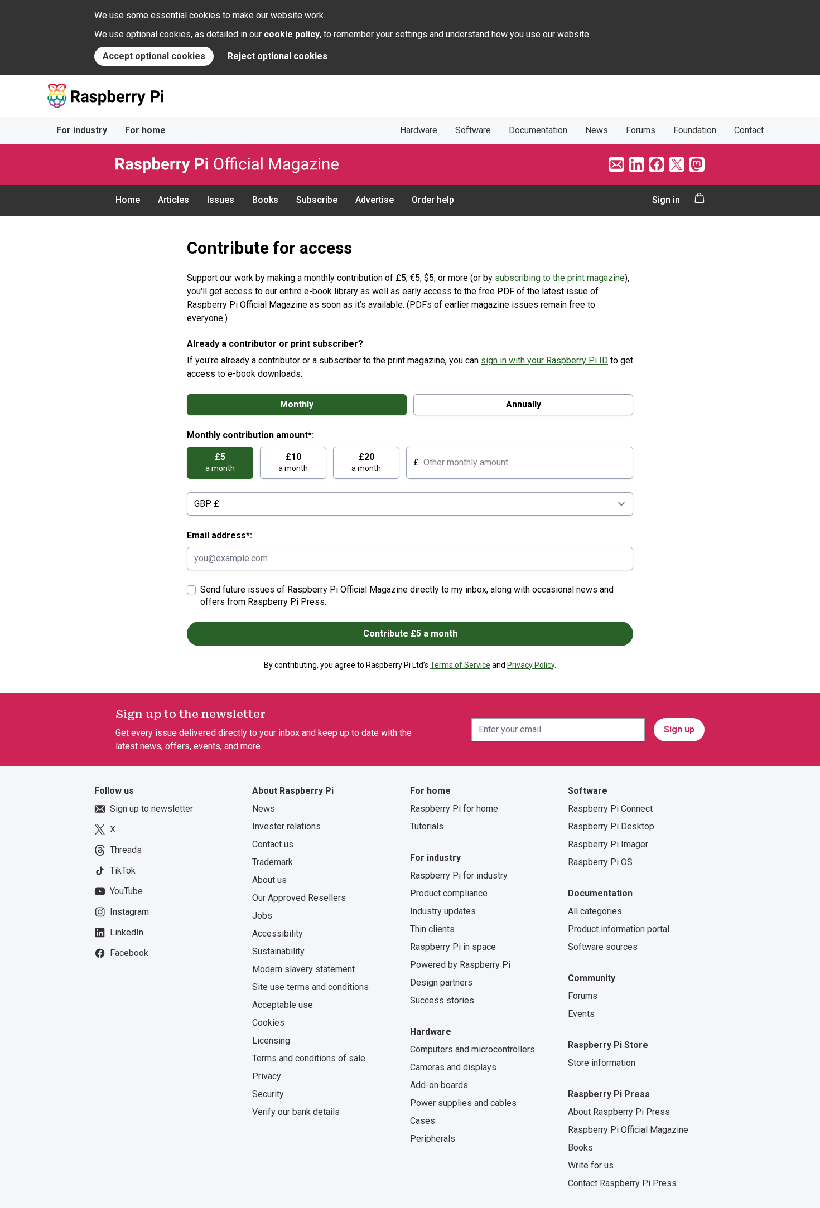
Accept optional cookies (154, 56)
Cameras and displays (453, 1067)
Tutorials (426, 826)
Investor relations (286, 826)
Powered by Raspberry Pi (460, 964)
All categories (595, 911)
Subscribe (316, 200)
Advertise (374, 200)
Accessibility (277, 933)
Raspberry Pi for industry (459, 875)
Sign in (666, 200)
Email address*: (219, 535)
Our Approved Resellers (299, 897)
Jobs (262, 915)
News (596, 130)
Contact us (272, 844)
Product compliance (449, 893)
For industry (81, 130)
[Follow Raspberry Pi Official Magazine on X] (676, 164)
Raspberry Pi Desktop (611, 826)
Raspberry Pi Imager (608, 844)
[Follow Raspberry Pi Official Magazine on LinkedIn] (636, 164)
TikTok (123, 870)
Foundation (694, 130)
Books (265, 200)
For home (145, 130)
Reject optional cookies (277, 56)
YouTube (126, 891)
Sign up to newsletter (151, 808)
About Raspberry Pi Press (619, 1112)
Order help (433, 200)
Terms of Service (460, 665)
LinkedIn (126, 932)
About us (269, 880)
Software (473, 130)
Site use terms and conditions (310, 987)
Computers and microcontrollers (472, 1049)
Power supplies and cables (463, 1103)
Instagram (129, 911)
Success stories (442, 1000)
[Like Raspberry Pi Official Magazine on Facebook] (656, 164)
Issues (220, 200)
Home (127, 200)
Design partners (441, 982)
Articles (173, 200)
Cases (422, 1120)
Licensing (271, 1040)
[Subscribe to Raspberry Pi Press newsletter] (616, 164)
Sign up (679, 729)
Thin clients (432, 929)
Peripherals (432, 1138)
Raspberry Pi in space (453, 947)
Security (268, 1094)
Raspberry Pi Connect (610, 808)
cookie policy (292, 34)
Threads (126, 850)
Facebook (129, 953)
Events (581, 1013)
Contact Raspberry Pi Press (622, 1183)
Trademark (272, 862)
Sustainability (278, 951)
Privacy (266, 1076)
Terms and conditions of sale (308, 1058)
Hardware (418, 130)
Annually (523, 404)
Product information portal (618, 929)
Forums (640, 130)
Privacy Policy (530, 665)
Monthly (296, 404)
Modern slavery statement (303, 969)
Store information (601, 1062)
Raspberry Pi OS (600, 862)
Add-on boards (439, 1085)
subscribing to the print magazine (560, 278)
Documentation (538, 130)
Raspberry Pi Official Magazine (628, 1129)
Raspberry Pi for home (454, 808)
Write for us (591, 1165)
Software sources (603, 947)
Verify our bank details (296, 1112)
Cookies (268, 1022)
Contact (749, 130)
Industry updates (443, 911)
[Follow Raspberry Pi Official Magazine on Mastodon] (697, 164)
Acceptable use (282, 1005)
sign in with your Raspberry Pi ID (544, 360)
